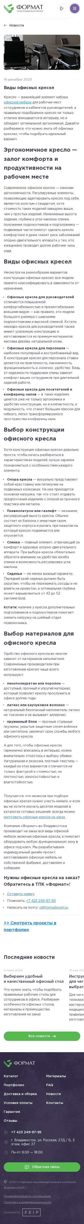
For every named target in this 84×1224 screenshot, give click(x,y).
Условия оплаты (18, 1103)
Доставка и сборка (20, 1094)
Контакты (54, 1103)
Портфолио (14, 1085)
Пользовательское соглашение (27, 1196)
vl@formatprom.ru (53, 907)
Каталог (11, 1076)
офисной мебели (18, 102)
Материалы (56, 1076)
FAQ (49, 1085)
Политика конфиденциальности (27, 1202)
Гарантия (12, 1112)
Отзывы (10, 1120)
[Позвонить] (61, 8)
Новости (16, 25)
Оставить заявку (21, 894)
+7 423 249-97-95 (41, 901)
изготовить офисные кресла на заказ (34, 817)
